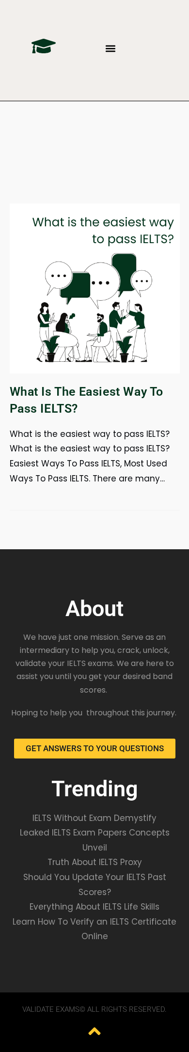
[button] (110, 48)
